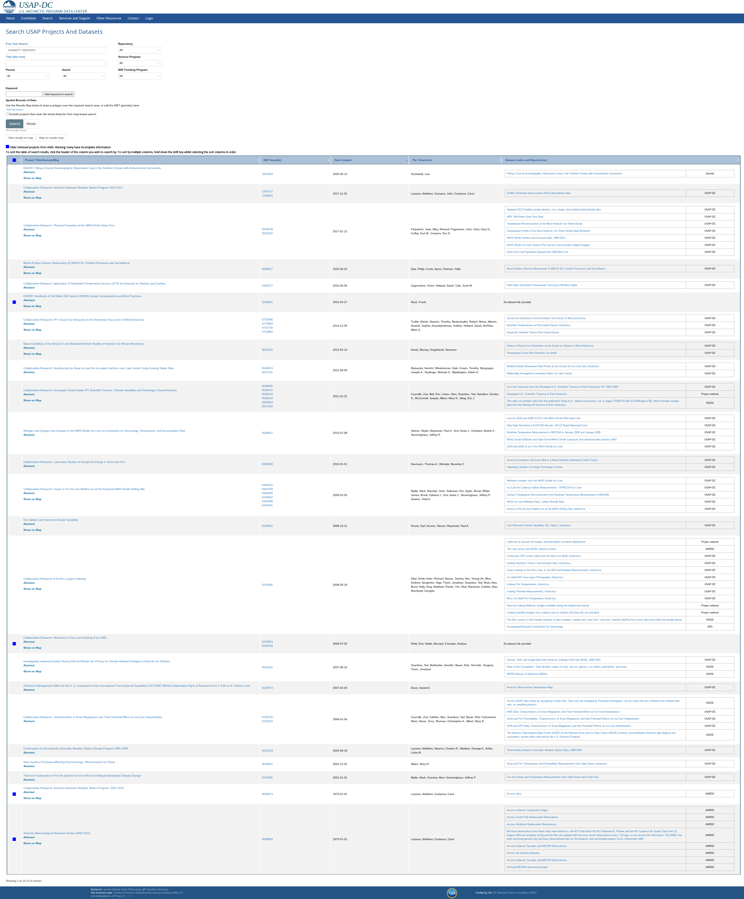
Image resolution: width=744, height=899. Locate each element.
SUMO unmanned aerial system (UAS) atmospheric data (538, 193)
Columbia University (157, 889)
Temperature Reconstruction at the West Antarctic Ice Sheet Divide (544, 223)
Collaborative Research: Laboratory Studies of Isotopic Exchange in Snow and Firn (74, 461)
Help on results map (51, 137)
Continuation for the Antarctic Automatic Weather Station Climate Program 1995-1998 (75, 748)
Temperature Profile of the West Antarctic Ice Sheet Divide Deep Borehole (548, 230)
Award (66, 69)
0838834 (267, 839)
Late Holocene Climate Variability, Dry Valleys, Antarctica (539, 525)
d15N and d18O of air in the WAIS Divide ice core (534, 446)
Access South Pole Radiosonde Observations (532, 817)
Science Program (129, 56)
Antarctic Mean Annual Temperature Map (530, 687)
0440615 (267, 485)
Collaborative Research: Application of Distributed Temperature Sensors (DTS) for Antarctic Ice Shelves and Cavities (94, 283)
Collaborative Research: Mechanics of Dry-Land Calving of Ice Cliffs (64, 637)
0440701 (267, 505)
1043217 (267, 285)
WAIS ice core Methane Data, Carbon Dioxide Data (535, 501)
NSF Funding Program (132, 69)
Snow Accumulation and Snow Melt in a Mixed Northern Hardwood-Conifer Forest (552, 460)
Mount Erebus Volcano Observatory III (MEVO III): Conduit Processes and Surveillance (76, 262)
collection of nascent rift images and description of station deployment (546, 541)
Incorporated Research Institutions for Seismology (535, 626)
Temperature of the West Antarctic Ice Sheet (532, 352)
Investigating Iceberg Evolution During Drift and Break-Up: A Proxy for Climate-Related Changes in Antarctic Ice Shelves (96, 661)
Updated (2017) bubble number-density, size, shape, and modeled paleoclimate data (554, 209)
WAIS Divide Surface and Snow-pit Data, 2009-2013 (536, 237)
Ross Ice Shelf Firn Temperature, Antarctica (531, 598)
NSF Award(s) (272, 160)
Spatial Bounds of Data (21, 100)
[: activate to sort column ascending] (14, 160)
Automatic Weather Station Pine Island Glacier (533, 332)
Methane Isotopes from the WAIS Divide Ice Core (534, 480)
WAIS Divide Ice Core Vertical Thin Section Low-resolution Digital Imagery (548, 245)
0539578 (267, 229)
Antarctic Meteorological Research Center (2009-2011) (56, 833)
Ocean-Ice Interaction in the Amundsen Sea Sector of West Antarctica (546, 318)
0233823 (267, 641)
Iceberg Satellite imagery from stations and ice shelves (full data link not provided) (553, 612)
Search (47, 18)
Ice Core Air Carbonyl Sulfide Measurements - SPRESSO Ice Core (544, 487)
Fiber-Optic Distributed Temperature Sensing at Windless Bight (542, 285)
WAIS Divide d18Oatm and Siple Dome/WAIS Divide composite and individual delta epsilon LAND (562, 439)
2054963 (267, 174)
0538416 (267, 398)
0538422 (267, 390)
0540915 (267, 667)
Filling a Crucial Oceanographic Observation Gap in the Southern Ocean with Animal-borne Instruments (564, 173)
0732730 (267, 327)
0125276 (267, 717)
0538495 (267, 386)
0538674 (267, 368)
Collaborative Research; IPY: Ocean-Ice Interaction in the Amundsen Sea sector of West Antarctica (83, 319)
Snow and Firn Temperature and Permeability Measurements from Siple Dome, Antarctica (557, 763)
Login (149, 18)
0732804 (267, 331)
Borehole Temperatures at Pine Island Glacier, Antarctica (538, 325)
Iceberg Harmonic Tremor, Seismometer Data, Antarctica (538, 563)
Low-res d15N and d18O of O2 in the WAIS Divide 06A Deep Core (543, 418)
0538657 (267, 432)
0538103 (267, 394)
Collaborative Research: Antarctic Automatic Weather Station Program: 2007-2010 (73, 788)
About (10, 18)
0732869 (267, 323)
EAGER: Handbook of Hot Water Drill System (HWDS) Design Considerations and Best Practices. (82, 296)
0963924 (267, 402)
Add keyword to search (59, 94)
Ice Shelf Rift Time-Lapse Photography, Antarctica (535, 577)
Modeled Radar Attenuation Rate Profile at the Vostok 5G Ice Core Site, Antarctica (553, 366)
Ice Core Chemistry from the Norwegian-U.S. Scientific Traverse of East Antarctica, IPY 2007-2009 (562, 386)
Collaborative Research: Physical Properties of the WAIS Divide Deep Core (69, 225)
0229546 (267, 584)
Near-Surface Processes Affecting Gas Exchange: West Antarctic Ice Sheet (69, 762)
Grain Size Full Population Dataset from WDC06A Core (537, 252)
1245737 (267, 191)
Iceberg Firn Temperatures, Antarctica (528, 584)
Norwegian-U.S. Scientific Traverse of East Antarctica (537, 394)
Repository (125, 43)
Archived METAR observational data (527, 867)
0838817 (267, 268)
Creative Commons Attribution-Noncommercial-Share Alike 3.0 (148, 892)
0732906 (267, 319)
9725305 (267, 777)
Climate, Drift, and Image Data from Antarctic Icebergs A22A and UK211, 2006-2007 (554, 659)
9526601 (267, 764)
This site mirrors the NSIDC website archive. (532, 549)
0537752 (267, 372)
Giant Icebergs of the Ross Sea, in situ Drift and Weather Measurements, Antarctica (554, 570)
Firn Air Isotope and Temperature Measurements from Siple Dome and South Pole (552, 777)
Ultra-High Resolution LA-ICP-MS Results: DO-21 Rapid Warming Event (547, 425)
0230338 (267, 645)
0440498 (267, 501)
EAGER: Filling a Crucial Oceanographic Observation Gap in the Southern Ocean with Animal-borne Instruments (92, 168)
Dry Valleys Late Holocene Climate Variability (50, 519)
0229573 (267, 687)
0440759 (267, 489)
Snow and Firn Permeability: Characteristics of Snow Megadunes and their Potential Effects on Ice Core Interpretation (573, 718)
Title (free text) (15, 56)
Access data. (514, 793)
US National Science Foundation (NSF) (514, 892)
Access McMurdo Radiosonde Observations (531, 824)
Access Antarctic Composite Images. (528, 810)
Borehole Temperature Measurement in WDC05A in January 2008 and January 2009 (553, 432)
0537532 (267, 406)
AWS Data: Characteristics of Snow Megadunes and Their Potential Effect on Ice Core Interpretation (563, 711)
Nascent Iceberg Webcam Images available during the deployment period (548, 605)
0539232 (267, 233)
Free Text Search (17, 43)
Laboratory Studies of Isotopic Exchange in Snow (534, 467)
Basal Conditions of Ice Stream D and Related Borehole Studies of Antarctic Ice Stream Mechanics (83, 343)
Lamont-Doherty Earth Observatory (122, 889)
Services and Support (74, 18)
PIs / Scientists (422, 160)
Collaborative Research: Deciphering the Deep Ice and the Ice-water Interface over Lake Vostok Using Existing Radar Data (98, 368)
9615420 (267, 349)
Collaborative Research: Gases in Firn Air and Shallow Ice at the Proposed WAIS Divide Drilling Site (84, 489)
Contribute (28, 18)
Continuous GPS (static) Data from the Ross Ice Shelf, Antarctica (543, 556)
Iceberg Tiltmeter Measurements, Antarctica (531, 591)
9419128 (267, 750)
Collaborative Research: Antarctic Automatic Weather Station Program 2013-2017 (73, 187)
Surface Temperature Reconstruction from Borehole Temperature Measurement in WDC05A (558, 494)
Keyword (11, 88)
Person (10, 69)
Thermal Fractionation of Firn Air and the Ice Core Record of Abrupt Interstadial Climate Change (82, 775)
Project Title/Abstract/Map (42, 160)
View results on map (20, 137)
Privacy (118, 896)
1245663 (267, 195)
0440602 (267, 497)
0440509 (267, 493)
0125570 (267, 721)
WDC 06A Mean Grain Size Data (525, 216)
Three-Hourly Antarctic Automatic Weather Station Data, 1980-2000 (544, 750)
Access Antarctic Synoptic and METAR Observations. (537, 846)
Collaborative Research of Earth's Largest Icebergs (54, 578)
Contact (133, 18)
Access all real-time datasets (523, 853)
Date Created (342, 160)
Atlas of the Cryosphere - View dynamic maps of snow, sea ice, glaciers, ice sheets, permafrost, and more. (567, 666)
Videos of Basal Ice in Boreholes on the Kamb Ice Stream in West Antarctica (550, 345)
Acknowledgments (101, 896)
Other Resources (108, 18)
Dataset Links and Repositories (526, 160)
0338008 (267, 464)
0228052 (267, 525)
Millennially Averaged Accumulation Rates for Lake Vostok (539, 373)
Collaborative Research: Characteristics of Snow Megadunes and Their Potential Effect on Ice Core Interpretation (92, 717)
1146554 (267, 302)
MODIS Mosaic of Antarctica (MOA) (527, 674)
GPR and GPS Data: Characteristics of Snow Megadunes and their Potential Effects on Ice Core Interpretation (569, 725)
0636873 (267, 794)
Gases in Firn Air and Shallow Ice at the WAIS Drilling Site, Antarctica (546, 508)
